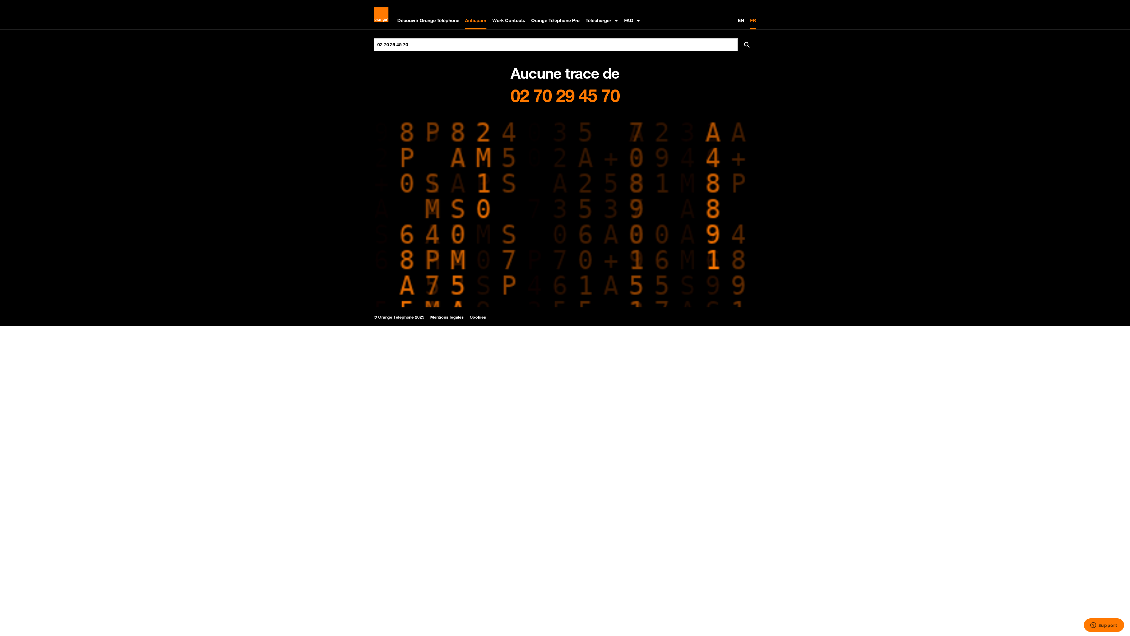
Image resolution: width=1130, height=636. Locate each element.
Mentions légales (447, 317)
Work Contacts (509, 20)
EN (741, 20)
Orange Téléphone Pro (555, 20)
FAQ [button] (628, 20)
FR (753, 20)
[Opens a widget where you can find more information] (1104, 625)
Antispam (475, 20)
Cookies (478, 317)
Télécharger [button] (598, 20)
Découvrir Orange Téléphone (428, 20)
